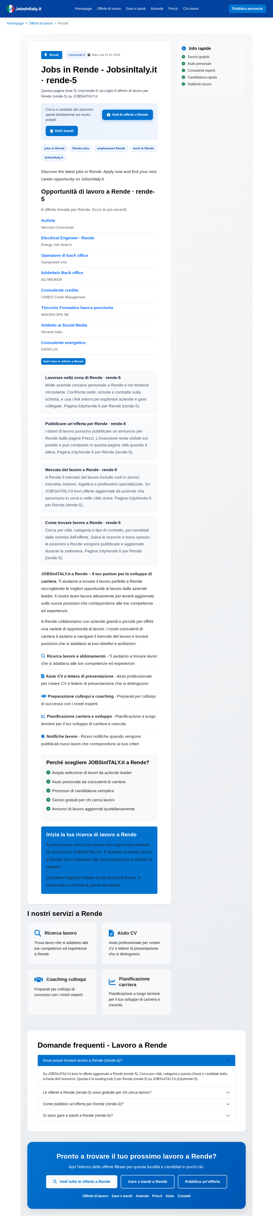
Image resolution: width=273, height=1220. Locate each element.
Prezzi (173, 8)
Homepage (83, 8)
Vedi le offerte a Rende (130, 114)
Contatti (184, 1196)
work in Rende (143, 148)
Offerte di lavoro (109, 8)
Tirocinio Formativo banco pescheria (77, 307)
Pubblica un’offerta (202, 1181)
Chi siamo (191, 8)
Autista (48, 220)
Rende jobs (81, 148)
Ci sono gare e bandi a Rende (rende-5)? (78, 1115)
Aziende (157, 8)
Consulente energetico (63, 342)
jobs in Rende (54, 148)
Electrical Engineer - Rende (67, 238)
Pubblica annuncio (247, 8)
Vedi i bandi (64, 131)
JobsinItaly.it (53, 157)
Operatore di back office (64, 255)
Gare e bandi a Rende (147, 1181)
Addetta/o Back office (62, 272)
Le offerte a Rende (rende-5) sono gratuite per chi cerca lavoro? (97, 1092)
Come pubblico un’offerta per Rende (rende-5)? (83, 1104)
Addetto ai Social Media (64, 325)
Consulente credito (59, 290)
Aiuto (170, 1196)
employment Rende (111, 148)
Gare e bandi (136, 8)
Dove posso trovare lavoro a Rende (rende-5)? (82, 1060)
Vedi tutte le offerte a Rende (63, 361)
